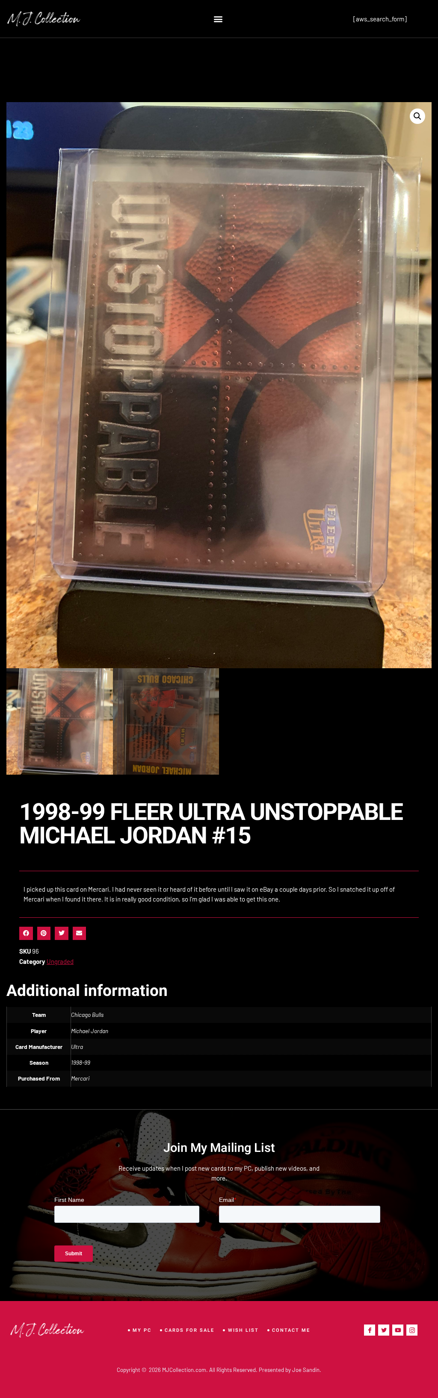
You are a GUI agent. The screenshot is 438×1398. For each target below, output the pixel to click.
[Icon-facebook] (369, 1330)
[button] (218, 19)
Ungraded (60, 961)
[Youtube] (397, 1330)
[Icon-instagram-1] (411, 1330)
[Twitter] (383, 1330)
